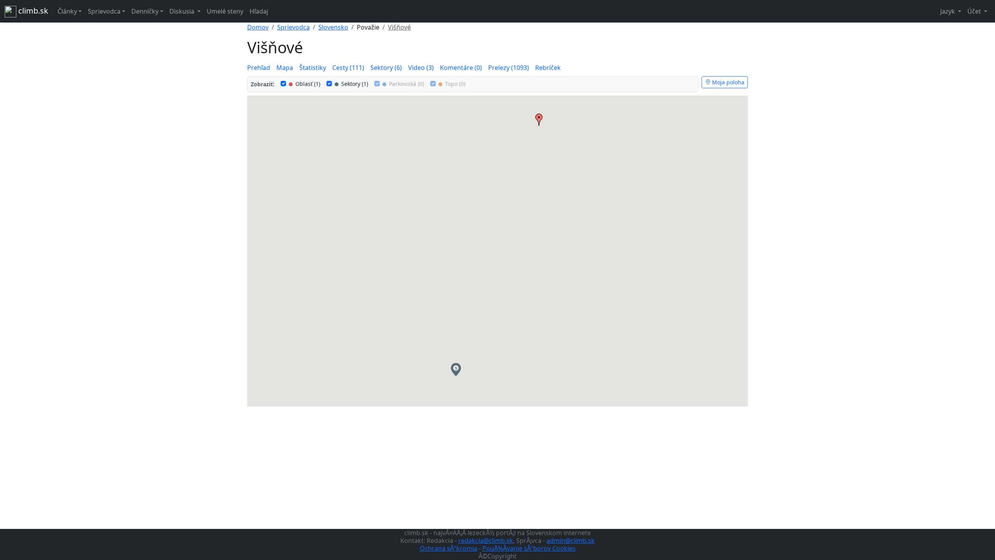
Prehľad (258, 67)
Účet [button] (975, 11)
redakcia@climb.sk (485, 540)
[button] (456, 369)
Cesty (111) (348, 67)
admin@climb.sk (570, 540)
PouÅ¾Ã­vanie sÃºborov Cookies (529, 548)
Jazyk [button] (948, 11)
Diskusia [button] (182, 11)
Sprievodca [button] (104, 11)
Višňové (399, 27)
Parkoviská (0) (406, 83)
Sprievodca (293, 27)
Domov (258, 27)
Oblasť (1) (307, 83)
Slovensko (333, 27)
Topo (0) (454, 83)
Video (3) (421, 67)
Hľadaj (259, 11)
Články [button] (67, 11)
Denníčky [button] (145, 11)
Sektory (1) (354, 83)
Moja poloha (727, 82)
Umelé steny (225, 11)
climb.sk (32, 10)
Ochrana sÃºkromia (448, 548)
